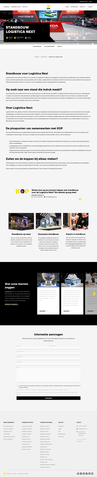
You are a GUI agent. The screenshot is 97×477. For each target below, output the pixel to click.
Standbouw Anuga (44, 431)
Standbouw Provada (44, 454)
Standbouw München (26, 441)
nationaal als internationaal (75, 243)
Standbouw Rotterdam (27, 446)
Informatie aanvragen (11, 304)
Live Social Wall (84, 1)
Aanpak (67, 6)
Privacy (15, 473)
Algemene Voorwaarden (23, 473)
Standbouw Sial (43, 457)
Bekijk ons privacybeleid (43, 389)
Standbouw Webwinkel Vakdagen (47, 464)
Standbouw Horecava (45, 441)
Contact (90, 6)
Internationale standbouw (9, 436)
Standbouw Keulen (26, 439)
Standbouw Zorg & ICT (45, 467)
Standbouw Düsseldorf (27, 428)
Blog (90, 1)
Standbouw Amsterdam (27, 426)
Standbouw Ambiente (45, 428)
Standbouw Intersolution (45, 449)
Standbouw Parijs (26, 444)
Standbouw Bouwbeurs (45, 434)
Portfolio (24, 6)
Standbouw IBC (43, 446)
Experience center (16, 6)
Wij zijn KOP (61, 426)
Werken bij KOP (61, 434)
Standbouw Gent (25, 436)
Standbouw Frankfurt (26, 434)
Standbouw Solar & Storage (46, 459)
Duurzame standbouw (8, 428)
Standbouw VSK (43, 462)
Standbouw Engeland (26, 431)
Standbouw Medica (44, 451)
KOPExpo (37, 57)
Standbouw (6, 6)
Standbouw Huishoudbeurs (46, 444)
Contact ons (61, 436)
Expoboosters (74, 6)
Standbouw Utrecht (26, 449)
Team (59, 431)
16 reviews (79, 441)
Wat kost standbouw (8, 439)
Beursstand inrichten (8, 426)
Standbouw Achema (44, 426)
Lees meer (42, 311)
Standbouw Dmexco (44, 436)
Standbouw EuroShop (45, 439)
